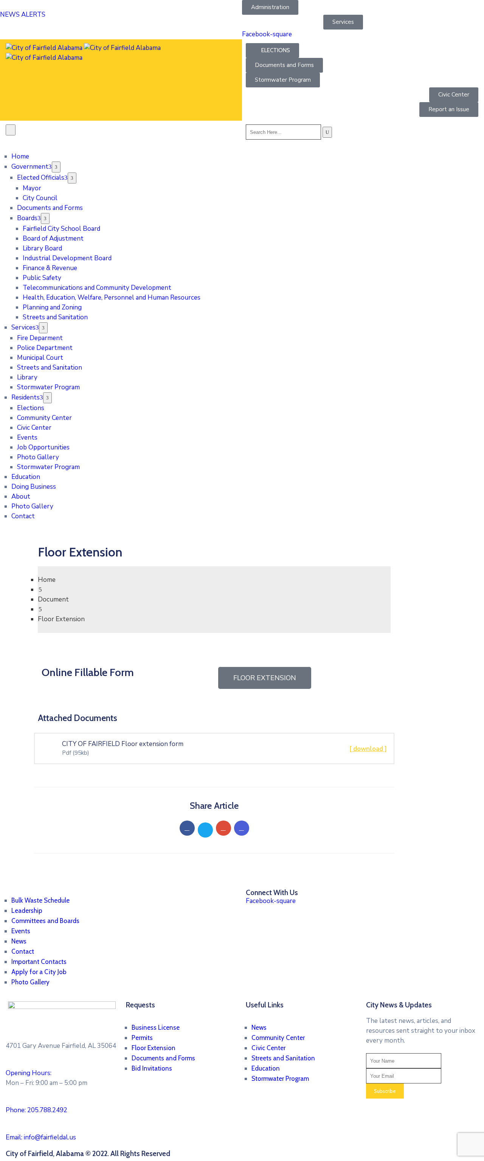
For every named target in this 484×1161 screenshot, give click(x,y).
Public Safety (42, 278)
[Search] (327, 132)
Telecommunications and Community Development (97, 287)
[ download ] (368, 748)
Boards (27, 218)
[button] (60, 10)
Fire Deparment (40, 338)
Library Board (42, 248)
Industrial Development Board (67, 258)
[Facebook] (187, 828)
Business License (156, 1027)
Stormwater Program (48, 387)
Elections (30, 408)
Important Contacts (39, 961)
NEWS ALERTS (22, 14)
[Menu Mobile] (11, 129)
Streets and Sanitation (55, 317)
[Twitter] (205, 830)
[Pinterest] (223, 828)
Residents (25, 397)
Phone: (36, 1110)
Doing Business (33, 486)
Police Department (45, 347)
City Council (40, 198)
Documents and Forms (50, 208)
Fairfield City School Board (61, 228)
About (20, 496)
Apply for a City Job (39, 972)
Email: (41, 1137)
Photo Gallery (38, 457)
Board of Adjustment (53, 238)
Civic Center (34, 427)
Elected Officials (40, 177)
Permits (142, 1037)
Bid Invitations (152, 1068)
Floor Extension (153, 1048)
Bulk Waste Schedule (40, 900)
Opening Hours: (28, 1073)
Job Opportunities (43, 447)
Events (27, 437)
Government (29, 166)
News (18, 941)
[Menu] (56, 167)
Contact (23, 516)
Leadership (26, 910)
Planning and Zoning (52, 307)
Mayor (32, 188)
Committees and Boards (45, 921)
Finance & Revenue (50, 268)
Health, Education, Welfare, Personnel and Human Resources (111, 297)
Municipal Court (40, 357)
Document (53, 599)
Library (27, 377)
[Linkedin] (241, 828)
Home (20, 156)
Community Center (44, 417)
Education (25, 476)
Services (23, 327)
